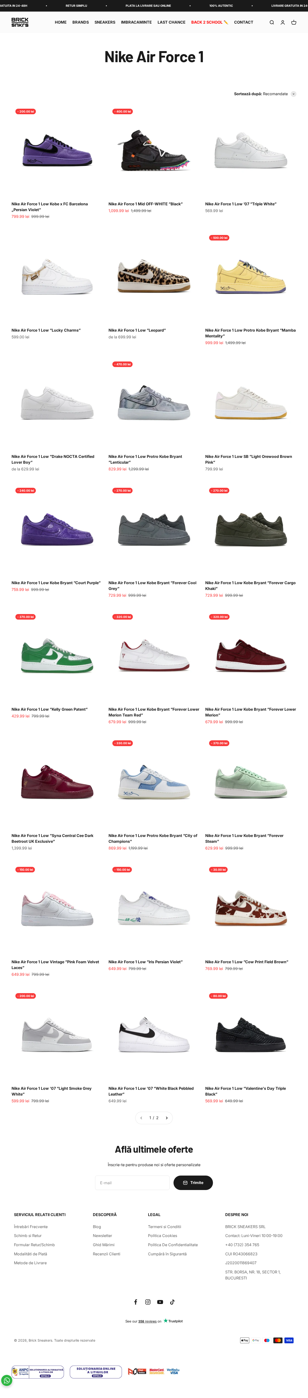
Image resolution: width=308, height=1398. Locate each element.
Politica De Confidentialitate (173, 1244)
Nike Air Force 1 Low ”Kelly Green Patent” (50, 709)
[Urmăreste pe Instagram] (148, 1302)
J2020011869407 (241, 1262)
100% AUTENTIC (194, 5)
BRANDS (80, 22)
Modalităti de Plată (30, 1253)
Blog (97, 1226)
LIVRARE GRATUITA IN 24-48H (266, 5)
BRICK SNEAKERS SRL (245, 1226)
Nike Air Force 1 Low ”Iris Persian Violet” (146, 961)
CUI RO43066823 (241, 1253)
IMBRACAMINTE (136, 22)
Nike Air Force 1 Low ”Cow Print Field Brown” (246, 961)
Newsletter (102, 1235)
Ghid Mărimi (104, 1244)
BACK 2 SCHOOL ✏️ (209, 22)
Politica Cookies (162, 1235)
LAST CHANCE (172, 22)
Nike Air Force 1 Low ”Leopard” (137, 330)
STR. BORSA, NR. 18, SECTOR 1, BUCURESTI (253, 1275)
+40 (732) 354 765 (242, 1244)
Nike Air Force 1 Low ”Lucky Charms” (46, 330)
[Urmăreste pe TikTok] (172, 1302)
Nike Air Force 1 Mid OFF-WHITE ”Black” (146, 203)
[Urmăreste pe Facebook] (135, 1302)
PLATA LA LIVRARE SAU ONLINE (121, 5)
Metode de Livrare (30, 1262)
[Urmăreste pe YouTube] (160, 1302)
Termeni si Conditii (164, 1226)
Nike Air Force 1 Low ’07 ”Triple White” (240, 203)
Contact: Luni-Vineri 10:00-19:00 (253, 1235)
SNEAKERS (105, 22)
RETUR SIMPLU (49, 5)
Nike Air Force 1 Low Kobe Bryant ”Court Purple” (56, 582)
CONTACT (243, 22)
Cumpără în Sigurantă (167, 1253)
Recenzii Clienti (106, 1253)
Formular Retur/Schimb (34, 1244)
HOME (61, 22)
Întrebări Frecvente (31, 1226)
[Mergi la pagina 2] (166, 1118)
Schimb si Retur (28, 1235)
